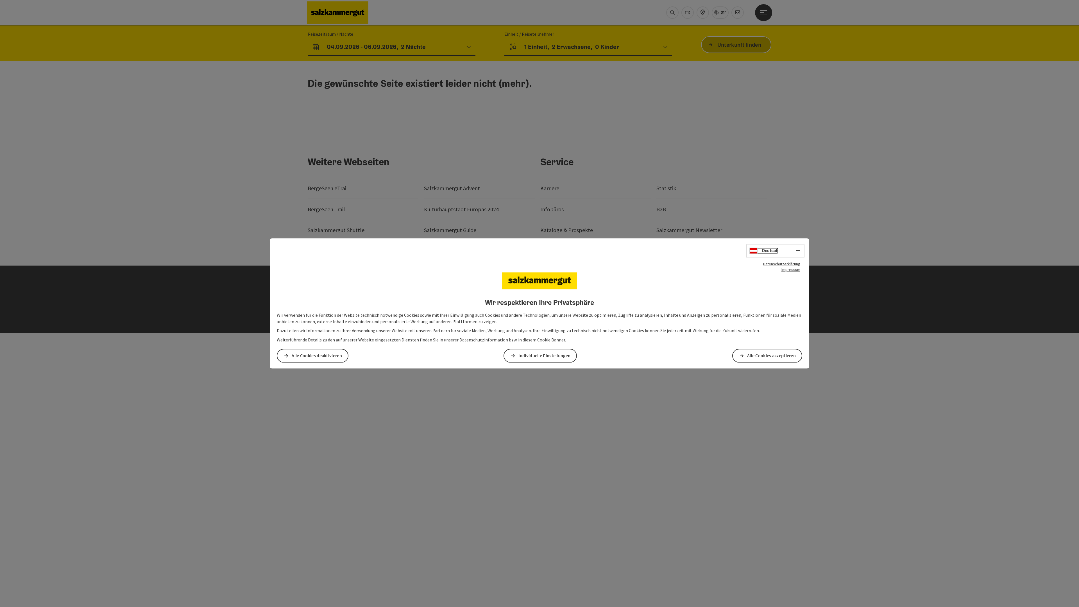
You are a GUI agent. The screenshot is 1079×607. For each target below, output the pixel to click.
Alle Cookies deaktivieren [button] (317, 356)
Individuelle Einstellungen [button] (544, 356)
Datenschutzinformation (484, 340)
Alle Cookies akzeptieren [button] (771, 356)
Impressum (790, 269)
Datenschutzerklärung (781, 263)
